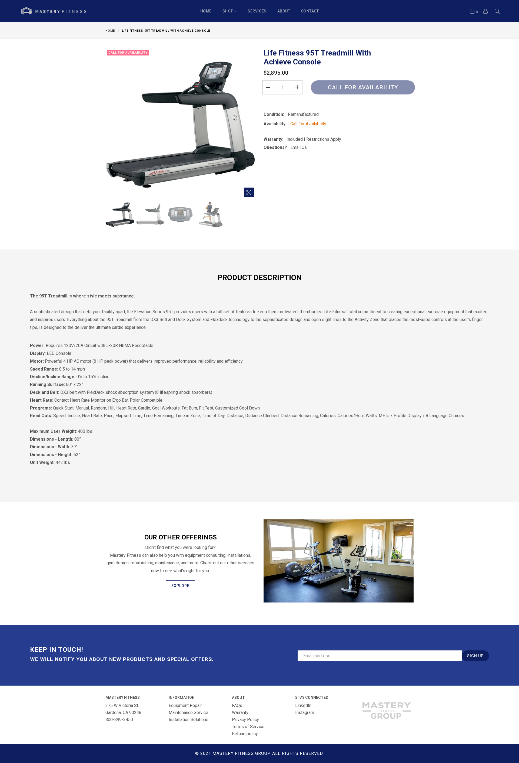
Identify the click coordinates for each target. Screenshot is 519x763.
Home (206, 11)
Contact (310, 11)
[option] (119, 215)
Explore (180, 586)
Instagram (304, 712)
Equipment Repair (185, 705)
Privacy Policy (245, 719)
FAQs (237, 705)
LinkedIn (303, 705)
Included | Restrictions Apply (312, 139)
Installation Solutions (188, 719)
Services (257, 11)
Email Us (298, 147)
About (283, 11)
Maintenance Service (188, 712)
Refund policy (245, 733)
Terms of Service (248, 726)
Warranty (240, 712)
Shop (228, 11)
